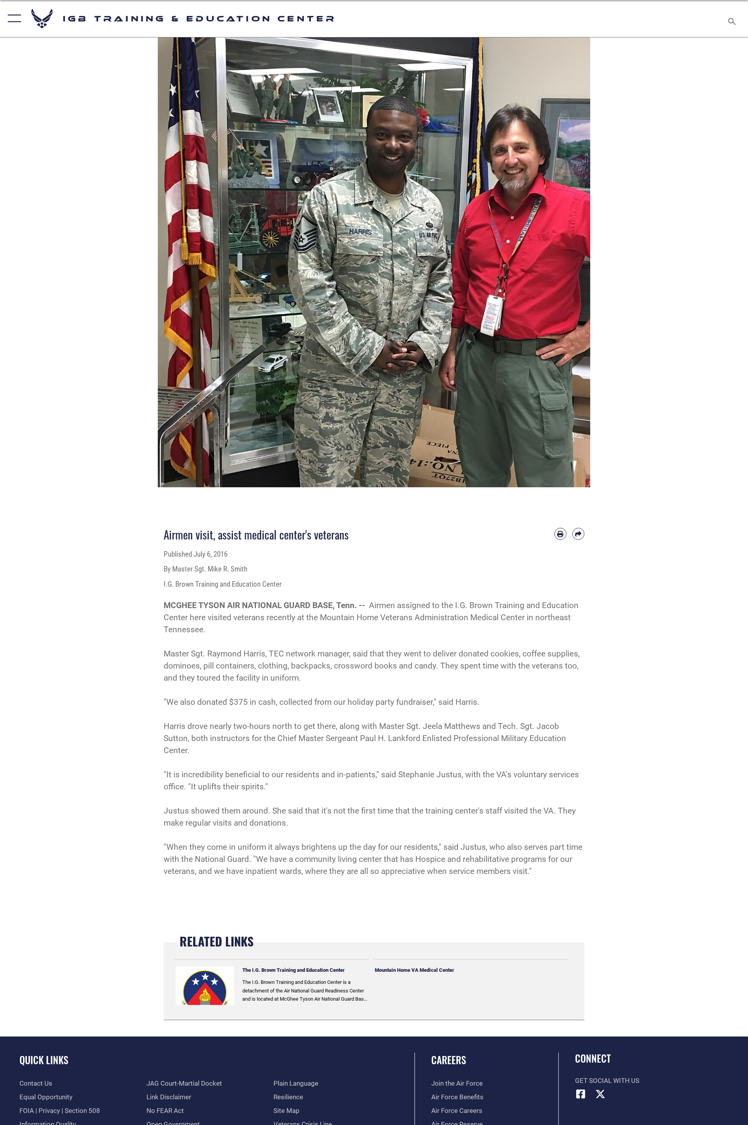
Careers (448, 1059)
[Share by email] (578, 534)
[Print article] (560, 534)
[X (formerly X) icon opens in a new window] (600, 1094)
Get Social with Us (607, 1080)
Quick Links (43, 1059)
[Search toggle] (732, 18)
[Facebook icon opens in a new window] (581, 1094)
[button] (12, 18)
